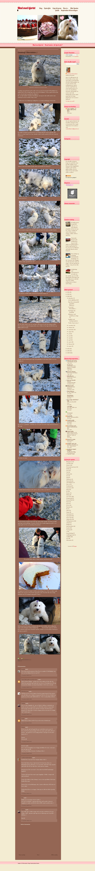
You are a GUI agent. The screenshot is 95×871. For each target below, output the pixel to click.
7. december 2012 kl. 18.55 (26, 741)
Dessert (68, 465)
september (71, 329)
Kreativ (68, 493)
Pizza (67, 503)
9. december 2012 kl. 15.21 (26, 793)
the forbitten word (71, 425)
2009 (68, 352)
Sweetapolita (70, 395)
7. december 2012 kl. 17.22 (26, 714)
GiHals (40, 627)
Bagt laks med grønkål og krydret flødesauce (73, 304)
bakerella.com (70, 376)
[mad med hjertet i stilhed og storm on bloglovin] (69, 185)
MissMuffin (69, 416)
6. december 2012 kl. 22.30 (26, 687)
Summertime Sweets (71, 377)
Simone (23, 727)
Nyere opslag (22, 854)
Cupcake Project (71, 453)
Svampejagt (70, 413)
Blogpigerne (69, 461)
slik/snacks (68, 540)
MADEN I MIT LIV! (71, 443)
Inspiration (68, 487)
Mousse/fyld (69, 500)
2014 (68, 292)
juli (69, 333)
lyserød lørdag (69, 533)
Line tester (68, 496)
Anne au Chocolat (71, 380)
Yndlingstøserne (70, 521)
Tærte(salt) (69, 514)
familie (68, 528)
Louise (22, 718)
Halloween (68, 479)
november (71, 325)
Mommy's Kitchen (71, 371)
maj (70, 338)
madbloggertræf (70, 535)
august (70, 331)
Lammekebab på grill (72, 361)
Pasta (67, 501)
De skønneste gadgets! (71, 177)
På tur (67, 505)
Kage (67, 489)
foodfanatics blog (71, 452)
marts (70, 342)
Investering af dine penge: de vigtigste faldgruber (71, 367)
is (66, 531)
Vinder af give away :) (73, 323)
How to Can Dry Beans (72, 372)
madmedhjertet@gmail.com (72, 128)
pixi (21, 660)
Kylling (67, 494)
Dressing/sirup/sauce (71, 467)
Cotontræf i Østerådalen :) (27, 52)
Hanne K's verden (71, 439)
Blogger (75, 546)
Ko (67, 491)
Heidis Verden (70, 431)
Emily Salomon (70, 391)
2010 (68, 350)
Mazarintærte (70, 440)
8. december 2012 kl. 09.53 (26, 753)
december (71, 298)
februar (70, 344)
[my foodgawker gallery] (72, 198)
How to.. (66, 8)
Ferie (67, 470)
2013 (68, 294)
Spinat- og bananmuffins (72, 417)
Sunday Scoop (70, 396)
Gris (67, 475)
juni (70, 335)
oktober (71, 327)
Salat (67, 510)
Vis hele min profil (70, 101)
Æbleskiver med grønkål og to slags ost (73, 316)
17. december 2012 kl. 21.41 (26, 820)
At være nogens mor (71, 392)
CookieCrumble (70, 420)
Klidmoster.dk (70, 385)
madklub (68, 536)
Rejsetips (68, 507)
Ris (67, 508)
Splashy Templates (36, 863)
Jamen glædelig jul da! (73, 300)
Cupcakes (68, 463)
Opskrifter (47, 8)
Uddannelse (69, 519)
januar (70, 346)
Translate (76, 56)
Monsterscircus (24, 691)
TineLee (23, 703)
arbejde (68, 522)
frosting (68, 529)
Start (38, 854)
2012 (68, 296)
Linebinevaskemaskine (26, 757)
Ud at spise (69, 517)
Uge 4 (68, 111)
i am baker (69, 406)
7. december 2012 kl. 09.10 (26, 699)
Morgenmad (69, 498)
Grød (67, 477)
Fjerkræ (68, 474)
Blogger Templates (30, 863)
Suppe (67, 512)
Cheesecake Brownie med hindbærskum (74, 240)
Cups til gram (56, 8)
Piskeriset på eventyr (72, 360)
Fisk (67, 472)
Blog (40, 8)
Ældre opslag (54, 854)
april (70, 340)
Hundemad (69, 486)
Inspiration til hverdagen (69, 10)
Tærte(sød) (69, 515)
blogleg (68, 524)
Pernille (23, 669)
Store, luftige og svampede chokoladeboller (75, 255)
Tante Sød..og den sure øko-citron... (29, 679)
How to (68, 484)
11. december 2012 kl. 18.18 (26, 805)
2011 (68, 348)
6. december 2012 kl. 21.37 (26, 675)
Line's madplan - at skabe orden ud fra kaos (71, 109)
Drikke (67, 468)
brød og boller (69, 526)
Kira (22, 797)
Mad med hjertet (26, 8)
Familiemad (70, 365)
